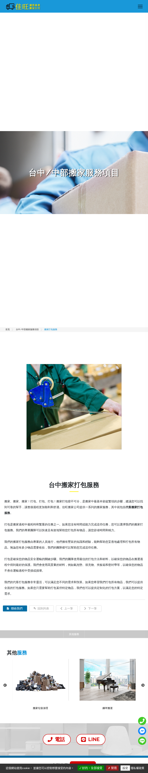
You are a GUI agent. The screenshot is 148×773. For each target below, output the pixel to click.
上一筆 (68, 608)
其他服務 (74, 634)
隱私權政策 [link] (137, 768)
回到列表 (43, 608)
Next (143, 685)
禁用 (113, 768)
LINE (94, 739)
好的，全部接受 (91, 768)
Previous (5, 685)
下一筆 (92, 608)
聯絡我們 (17, 608)
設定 (125, 768)
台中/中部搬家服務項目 (27, 329)
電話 (60, 739)
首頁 (7, 329)
